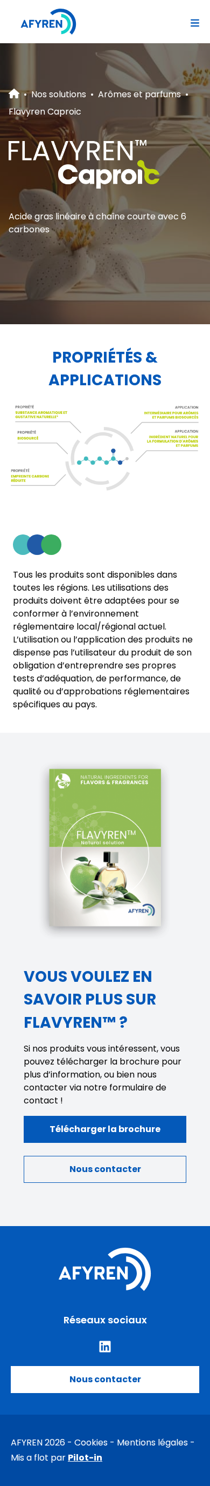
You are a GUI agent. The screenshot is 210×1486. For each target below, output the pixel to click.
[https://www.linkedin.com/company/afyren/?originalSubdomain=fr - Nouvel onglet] (105, 1346)
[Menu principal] (195, 21)
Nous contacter (105, 1379)
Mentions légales (152, 1442)
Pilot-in (85, 1457)
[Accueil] (48, 22)
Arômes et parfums (139, 94)
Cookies (91, 1442)
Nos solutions (58, 94)
